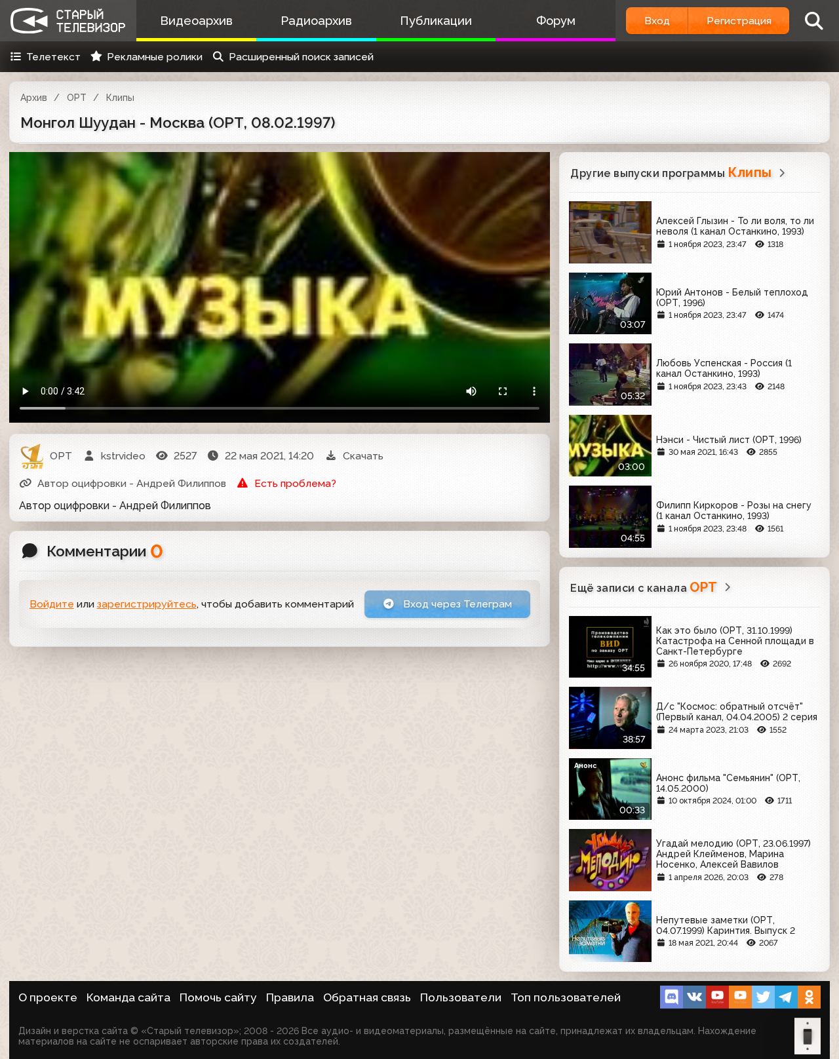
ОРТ (77, 97)
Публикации (436, 21)
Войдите (51, 604)
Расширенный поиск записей (301, 56)
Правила (290, 997)
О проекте (47, 997)
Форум (556, 21)
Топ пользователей (566, 997)
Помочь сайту (218, 997)
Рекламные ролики (155, 56)
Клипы (120, 97)
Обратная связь (367, 997)
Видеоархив (196, 21)
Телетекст (53, 56)
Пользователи (460, 997)
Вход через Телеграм (456, 604)
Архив (33, 97)
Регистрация (739, 20)
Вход (657, 20)
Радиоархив (316, 21)
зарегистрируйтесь (147, 604)
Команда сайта (128, 997)
